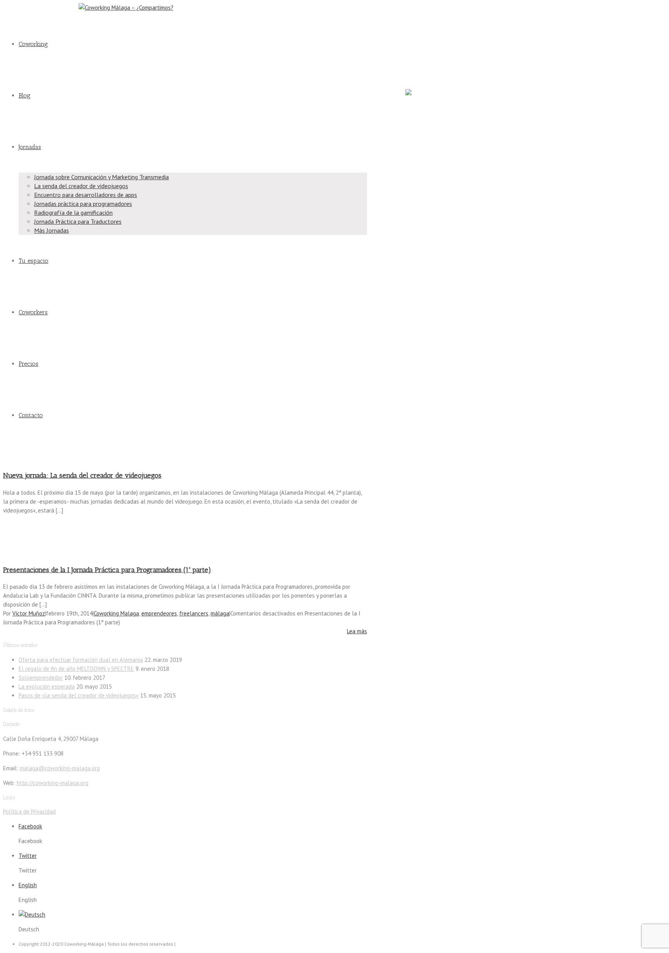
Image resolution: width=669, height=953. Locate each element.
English (28, 885)
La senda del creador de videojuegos (81, 186)
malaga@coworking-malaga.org (38, 7)
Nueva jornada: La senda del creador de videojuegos (82, 475)
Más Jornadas (51, 230)
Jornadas (30, 147)
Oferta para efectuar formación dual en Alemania (81, 659)
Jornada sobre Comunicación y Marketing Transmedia (101, 177)
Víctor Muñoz (28, 613)
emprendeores (159, 613)
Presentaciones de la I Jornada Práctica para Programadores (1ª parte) (107, 570)
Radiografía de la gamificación (73, 212)
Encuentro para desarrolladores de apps (85, 195)
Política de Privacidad (29, 811)
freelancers (193, 613)
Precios (28, 363)
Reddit (412, 66)
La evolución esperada (47, 686)
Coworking (33, 44)
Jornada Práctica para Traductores (78, 221)
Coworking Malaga (116, 613)
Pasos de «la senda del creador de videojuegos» (79, 695)
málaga (220, 613)
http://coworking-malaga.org (52, 783)
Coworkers (33, 312)
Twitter (412, 39)
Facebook (415, 12)
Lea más (357, 631)
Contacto (31, 415)
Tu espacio (33, 260)
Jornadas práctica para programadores (83, 203)
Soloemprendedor (41, 677)
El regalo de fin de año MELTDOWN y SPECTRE (76, 668)
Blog (25, 95)
